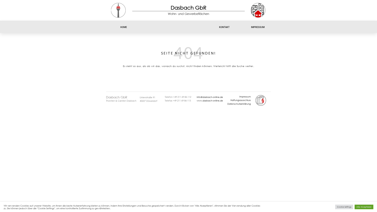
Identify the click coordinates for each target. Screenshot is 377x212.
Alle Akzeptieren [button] (364, 207)
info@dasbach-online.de (210, 97)
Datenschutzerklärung (239, 103)
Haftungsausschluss (240, 100)
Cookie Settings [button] (344, 207)
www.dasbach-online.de (210, 100)
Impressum (245, 96)
